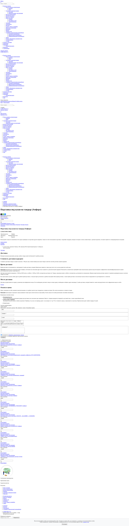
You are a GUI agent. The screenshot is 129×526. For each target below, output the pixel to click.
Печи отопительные (7, 489)
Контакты (5, 47)
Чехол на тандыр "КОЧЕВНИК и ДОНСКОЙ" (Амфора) (14, 405)
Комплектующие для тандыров (16, 13)
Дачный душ (9, 31)
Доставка (22, 224)
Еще (4, 97)
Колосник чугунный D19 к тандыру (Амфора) (11, 385)
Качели (7, 30)
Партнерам (5, 43)
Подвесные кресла (10, 15)
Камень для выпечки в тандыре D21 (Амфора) (11, 426)
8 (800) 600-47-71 (4, 51)
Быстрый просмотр (5, 342)
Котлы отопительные (11, 14)
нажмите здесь (86, 522)
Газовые (10, 19)
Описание (3, 224)
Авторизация (6, 48)
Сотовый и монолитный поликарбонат (15, 32)
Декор (7, 37)
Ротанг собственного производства (14, 38)
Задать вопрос (12, 224)
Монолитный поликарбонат (15, 35)
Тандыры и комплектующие (12, 10)
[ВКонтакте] (5, 214)
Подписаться (16, 517)
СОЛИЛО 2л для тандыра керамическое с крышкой (12, 375)
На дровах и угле (12, 20)
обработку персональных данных (16, 335)
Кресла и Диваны (10, 16)
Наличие (18, 224)
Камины (10, 8)
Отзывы (7, 224)
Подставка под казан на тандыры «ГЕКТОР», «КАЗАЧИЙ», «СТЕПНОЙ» (18, 415)
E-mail (3, 317)
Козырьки (8, 29)
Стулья (7, 41)
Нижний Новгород (8, 101)
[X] (1, 214)
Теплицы (8, 23)
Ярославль (20, 101)
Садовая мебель (9, 39)
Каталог (5, 202)
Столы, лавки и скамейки (12, 26)
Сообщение (5, 327)
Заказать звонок (4, 50)
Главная (5, 201)
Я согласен (64, 524)
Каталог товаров (7, 6)
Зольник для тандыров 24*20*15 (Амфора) (10, 365)
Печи (10, 9)
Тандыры (11, 12)
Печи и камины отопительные (13, 7)
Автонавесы (9, 24)
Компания (5, 44)
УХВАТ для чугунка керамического (9, 436)
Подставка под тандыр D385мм (8, 446)
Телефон (4, 313)
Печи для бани (9, 18)
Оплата (26, 224)
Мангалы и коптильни (11, 27)
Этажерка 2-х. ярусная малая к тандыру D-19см (11, 456)
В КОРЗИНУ (4, 223)
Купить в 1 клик (10, 223)
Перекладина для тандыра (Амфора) (9, 395)
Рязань (13, 101)
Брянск (2, 101)
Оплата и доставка (7, 42)
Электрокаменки (12, 21)
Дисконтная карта (10, 46)
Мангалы (5, 493)
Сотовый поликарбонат (14, 33)
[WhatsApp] (3, 214)
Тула (16, 101)
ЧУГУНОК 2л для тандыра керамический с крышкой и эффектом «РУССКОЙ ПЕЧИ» (20, 355)
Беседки (8, 25)
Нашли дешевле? (4, 218)
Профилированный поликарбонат (16, 36)
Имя (3, 309)
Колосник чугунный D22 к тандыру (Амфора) (11, 344)
